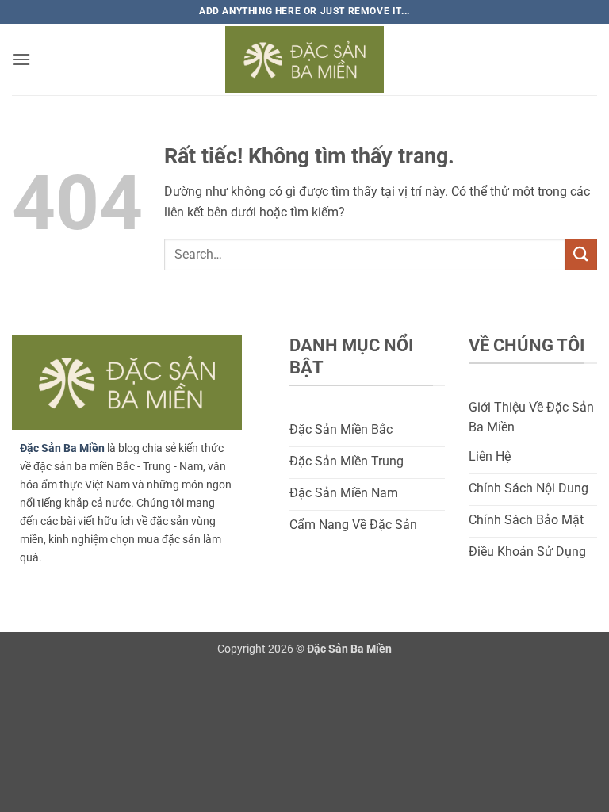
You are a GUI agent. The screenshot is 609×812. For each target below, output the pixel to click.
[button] (21, 59)
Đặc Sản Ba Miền (62, 448)
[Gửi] (581, 254)
